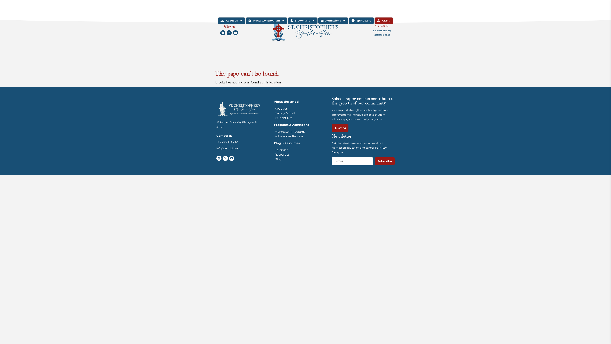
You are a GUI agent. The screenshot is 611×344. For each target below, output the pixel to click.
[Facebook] (218, 158)
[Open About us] (241, 21)
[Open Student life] (313, 21)
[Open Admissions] (344, 21)
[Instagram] (225, 158)
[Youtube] (231, 158)
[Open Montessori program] (283, 21)
